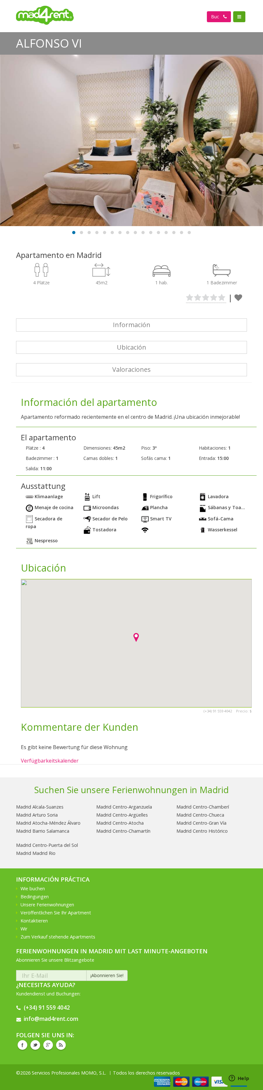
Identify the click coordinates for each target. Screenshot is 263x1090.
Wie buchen (33, 888)
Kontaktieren (34, 921)
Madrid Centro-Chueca (200, 815)
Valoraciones (131, 369)
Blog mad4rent (61, 1045)
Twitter (35, 1045)
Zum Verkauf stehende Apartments (58, 937)
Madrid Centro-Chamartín (123, 831)
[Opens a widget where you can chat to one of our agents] (239, 1079)
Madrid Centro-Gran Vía (201, 823)
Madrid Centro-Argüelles (122, 815)
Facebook (22, 1045)
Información (131, 324)
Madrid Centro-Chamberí (202, 807)
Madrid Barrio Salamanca (42, 831)
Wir (24, 929)
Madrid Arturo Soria (37, 815)
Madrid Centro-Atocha (120, 823)
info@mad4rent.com (51, 1018)
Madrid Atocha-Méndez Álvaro (48, 823)
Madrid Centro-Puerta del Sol (47, 845)
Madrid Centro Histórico (202, 831)
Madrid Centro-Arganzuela (124, 807)
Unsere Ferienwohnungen (47, 905)
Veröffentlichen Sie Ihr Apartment (56, 913)
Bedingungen (35, 896)
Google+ (48, 1045)
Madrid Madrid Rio (35, 853)
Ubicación (131, 347)
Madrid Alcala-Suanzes (40, 807)
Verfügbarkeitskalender (50, 760)
